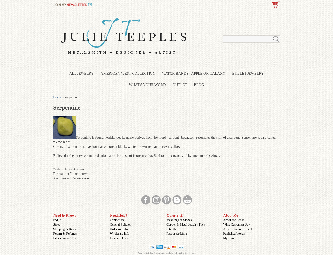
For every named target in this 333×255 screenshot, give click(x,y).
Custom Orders (119, 238)
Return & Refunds (65, 233)
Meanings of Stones (179, 220)
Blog (199, 85)
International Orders (66, 238)
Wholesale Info (119, 233)
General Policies (120, 224)
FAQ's (57, 220)
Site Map (172, 229)
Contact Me (117, 220)
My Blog (228, 238)
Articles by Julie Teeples (238, 229)
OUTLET (180, 85)
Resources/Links (176, 233)
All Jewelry (81, 73)
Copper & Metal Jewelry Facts (185, 224)
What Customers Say (236, 224)
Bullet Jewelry (248, 73)
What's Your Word (147, 85)
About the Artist (233, 220)
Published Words (234, 233)
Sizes (56, 224)
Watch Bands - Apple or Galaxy (193, 73)
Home (57, 97)
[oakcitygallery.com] (73, 4)
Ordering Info (119, 229)
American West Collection (128, 73)
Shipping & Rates (64, 229)
